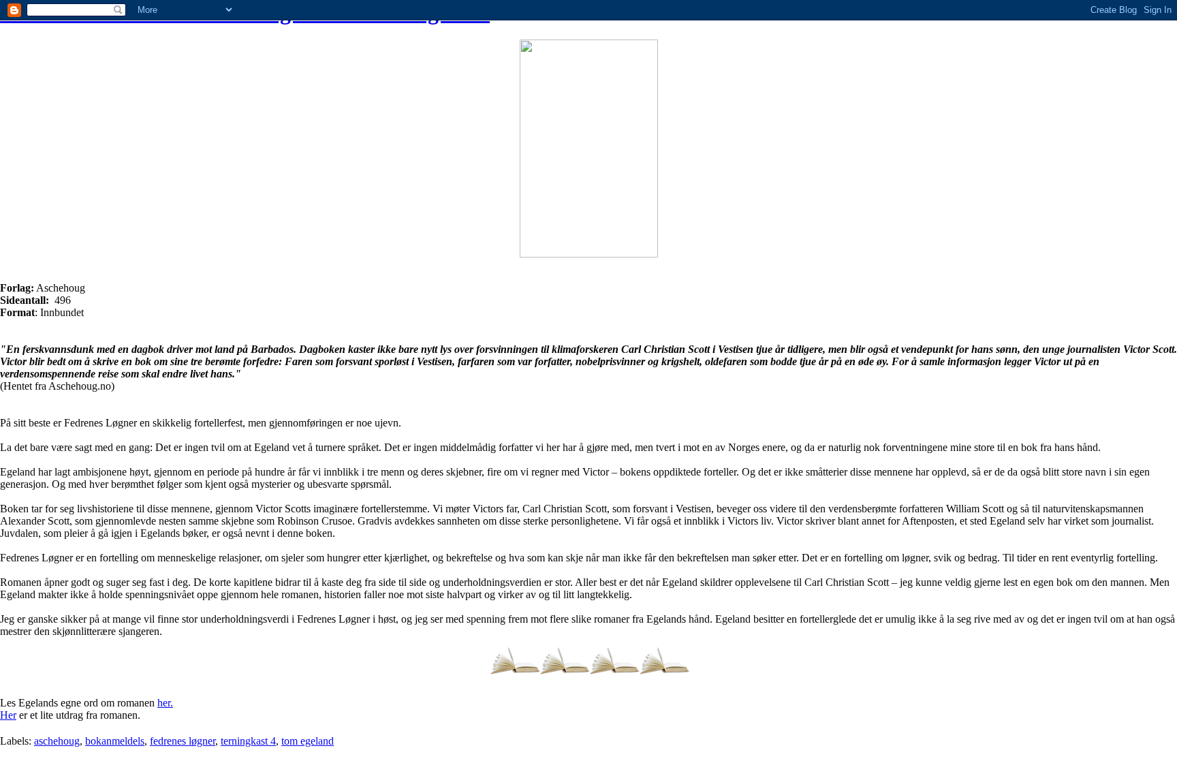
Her (8, 715)
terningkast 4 (248, 741)
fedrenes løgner (182, 741)
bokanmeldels (114, 741)
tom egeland (307, 741)
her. (165, 703)
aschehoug (57, 741)
